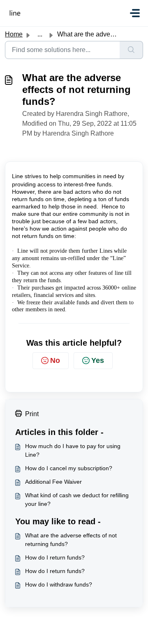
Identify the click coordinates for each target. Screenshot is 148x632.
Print (32, 413)
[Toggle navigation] (135, 13)
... (39, 34)
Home (14, 34)
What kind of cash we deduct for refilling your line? (77, 499)
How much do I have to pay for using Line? (72, 450)
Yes (97, 360)
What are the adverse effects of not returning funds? (71, 539)
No (55, 360)
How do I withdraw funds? (58, 584)
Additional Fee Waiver (53, 481)
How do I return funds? (55, 557)
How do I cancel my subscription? (68, 468)
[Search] (131, 50)
